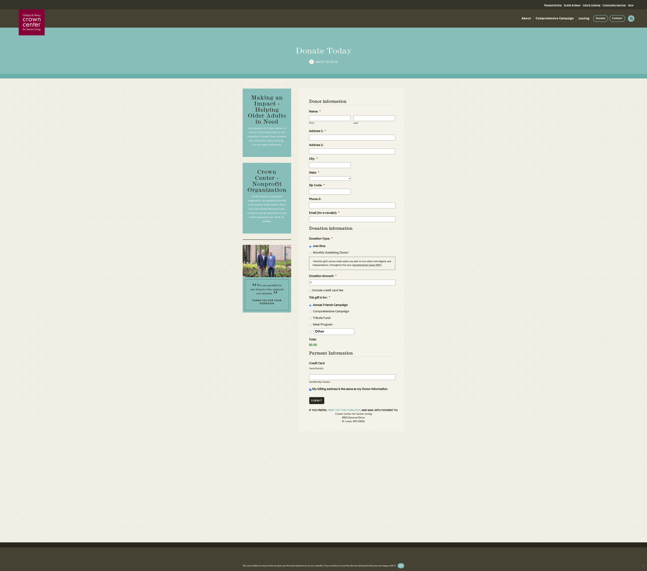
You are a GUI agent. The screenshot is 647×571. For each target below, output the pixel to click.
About (526, 18)
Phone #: (315, 199)
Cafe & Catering (591, 5)
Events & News (572, 5)
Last (355, 123)
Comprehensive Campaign (555, 18)
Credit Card (317, 363)
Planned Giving (553, 5)
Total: (313, 339)
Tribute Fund (321, 318)
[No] (642, 565)
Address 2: (316, 145)
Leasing (584, 18)
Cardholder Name (319, 382)
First (311, 123)
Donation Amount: (322, 276)
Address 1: (317, 131)
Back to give (327, 62)
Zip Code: (317, 185)
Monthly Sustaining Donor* (331, 252)
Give (631, 5)
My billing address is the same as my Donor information (349, 389)
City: (313, 158)
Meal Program (323, 324)
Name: (315, 111)
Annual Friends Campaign (330, 305)
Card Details (316, 368)
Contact (617, 18)
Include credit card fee (327, 290)
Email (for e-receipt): (324, 213)
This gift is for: (319, 297)
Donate (600, 18)
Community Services (614, 5)
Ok (401, 565)
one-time (319, 246)
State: (314, 172)
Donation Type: (320, 238)
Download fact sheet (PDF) (366, 265)
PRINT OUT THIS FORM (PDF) (344, 410)
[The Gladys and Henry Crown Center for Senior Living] (32, 22)
